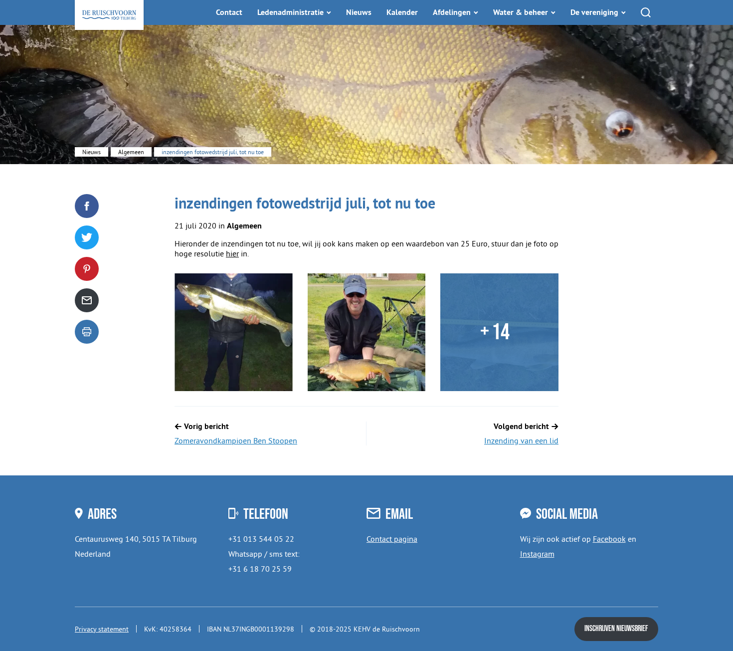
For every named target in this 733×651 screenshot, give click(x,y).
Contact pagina (391, 539)
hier (232, 253)
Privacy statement (102, 629)
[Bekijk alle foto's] (234, 332)
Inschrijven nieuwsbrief (616, 629)
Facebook (609, 539)
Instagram (537, 554)
